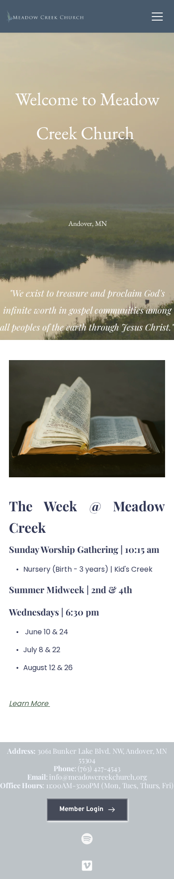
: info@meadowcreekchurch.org (87, 776)
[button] (157, 16)
